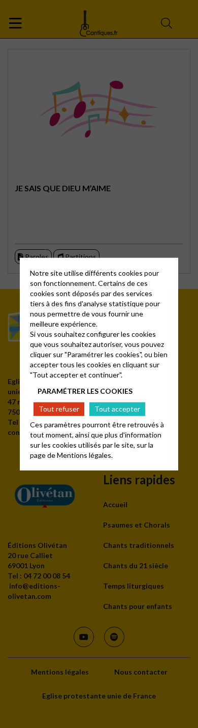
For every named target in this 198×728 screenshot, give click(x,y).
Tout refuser (59, 408)
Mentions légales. (85, 455)
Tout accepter (117, 408)
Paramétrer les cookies (85, 390)
